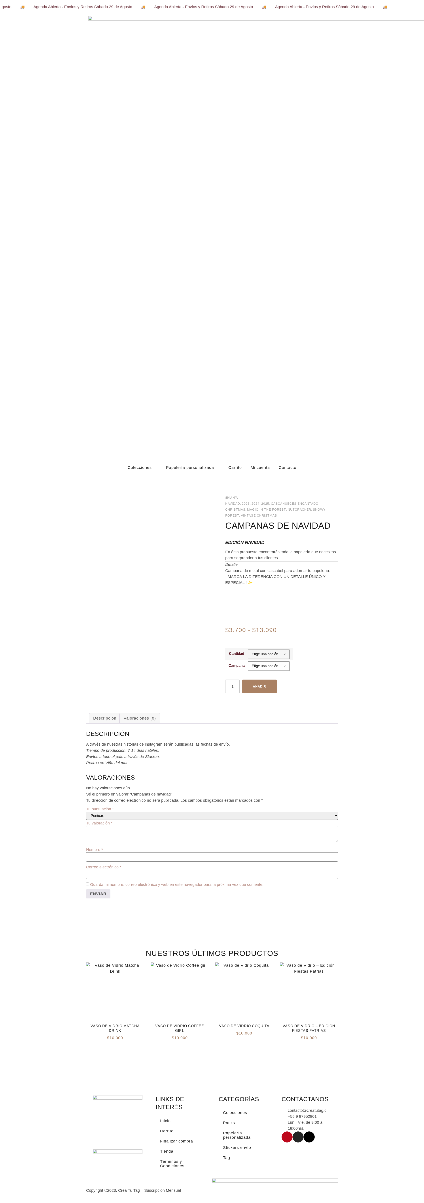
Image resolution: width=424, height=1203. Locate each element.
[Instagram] (298, 1136)
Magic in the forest (266, 509)
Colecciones (140, 467)
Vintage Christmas (259, 515)
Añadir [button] (115, 1046)
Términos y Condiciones (172, 1163)
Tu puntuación (100, 809)
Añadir (259, 686)
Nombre (94, 850)
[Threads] (309, 1136)
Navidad (232, 503)
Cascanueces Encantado (294, 503)
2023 (246, 503)
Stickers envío (237, 1147)
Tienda (166, 1151)
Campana (237, 665)
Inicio (165, 1121)
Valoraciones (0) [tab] (140, 718)
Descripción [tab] (104, 718)
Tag (226, 1158)
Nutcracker (299, 509)
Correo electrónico (103, 867)
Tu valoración (99, 823)
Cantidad (236, 653)
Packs (229, 1123)
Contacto (287, 467)
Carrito (235, 467)
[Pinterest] (287, 1136)
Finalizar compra (176, 1141)
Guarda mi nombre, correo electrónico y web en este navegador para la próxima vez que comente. (176, 885)
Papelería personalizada (190, 467)
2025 (265, 503)
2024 (255, 503)
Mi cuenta (260, 467)
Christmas (235, 509)
